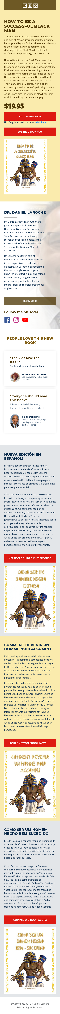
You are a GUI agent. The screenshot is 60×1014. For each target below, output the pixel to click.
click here (41, 122)
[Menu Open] (30, 2)
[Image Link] (15, 421)
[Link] (25, 6)
